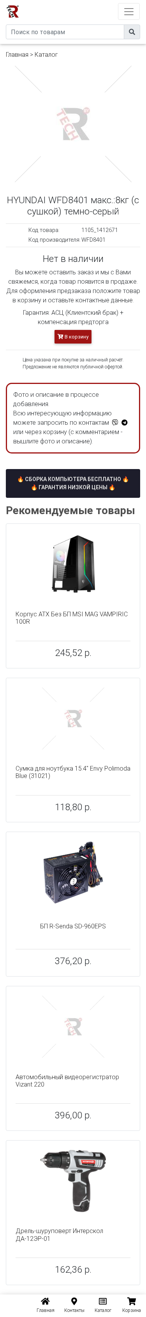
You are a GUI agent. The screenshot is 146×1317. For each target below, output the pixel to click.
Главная (17, 54)
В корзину (75, 337)
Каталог (46, 54)
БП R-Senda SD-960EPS (73, 926)
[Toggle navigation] (129, 11)
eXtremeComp (83, 3)
